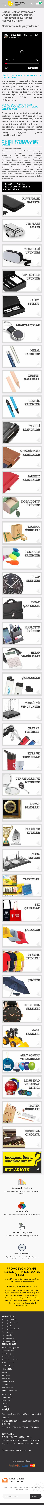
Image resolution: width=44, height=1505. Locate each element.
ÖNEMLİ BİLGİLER (9, 1344)
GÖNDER (35, 1496)
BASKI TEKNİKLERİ (9, 1391)
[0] (37, 4)
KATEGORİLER (8, 1316)
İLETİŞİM (6, 1409)
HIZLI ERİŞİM (7, 1369)
